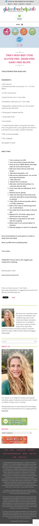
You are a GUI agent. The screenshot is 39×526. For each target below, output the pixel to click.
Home (6, 450)
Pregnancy (31, 450)
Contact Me (22, 457)
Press (15, 4)
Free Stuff (33, 453)
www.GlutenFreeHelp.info (10, 275)
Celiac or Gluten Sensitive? (12, 453)
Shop (14, 457)
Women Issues (21, 450)
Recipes (25, 453)
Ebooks (21, 4)
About (10, 4)
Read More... (5, 411)
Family (12, 450)
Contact (28, 4)
